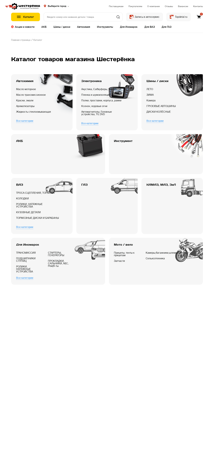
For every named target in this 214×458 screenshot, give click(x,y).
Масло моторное (26, 89)
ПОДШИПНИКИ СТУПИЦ (26, 259)
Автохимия (83, 27)
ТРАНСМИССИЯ (26, 253)
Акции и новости (24, 27)
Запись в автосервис (147, 17)
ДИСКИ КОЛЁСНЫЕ (158, 112)
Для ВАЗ (149, 27)
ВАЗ (19, 184)
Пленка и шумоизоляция (95, 95)
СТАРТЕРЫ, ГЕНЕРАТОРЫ (56, 254)
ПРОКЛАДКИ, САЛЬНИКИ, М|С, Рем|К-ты (58, 263)
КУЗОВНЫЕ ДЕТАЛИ (28, 212)
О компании (153, 6)
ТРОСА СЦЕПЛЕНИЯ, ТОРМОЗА (35, 193)
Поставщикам (116, 6)
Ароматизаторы (25, 106)
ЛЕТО (149, 89)
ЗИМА (150, 95)
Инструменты (105, 27)
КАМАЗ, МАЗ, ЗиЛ (161, 184)
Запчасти (119, 261)
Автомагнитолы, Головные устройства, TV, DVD (96, 113)
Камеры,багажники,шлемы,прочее (158, 253)
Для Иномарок (129, 27)
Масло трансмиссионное (31, 95)
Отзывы (169, 6)
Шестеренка (25, 6)
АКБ (44, 27)
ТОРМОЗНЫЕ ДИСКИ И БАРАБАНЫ (37, 218)
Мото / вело (123, 244)
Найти (118, 17)
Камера (151, 100)
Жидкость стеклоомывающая (33, 112)
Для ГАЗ (166, 27)
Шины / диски (61, 27)
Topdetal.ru (181, 17)
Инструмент (123, 141)
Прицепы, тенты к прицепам (124, 254)
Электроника (91, 81)
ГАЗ (84, 184)
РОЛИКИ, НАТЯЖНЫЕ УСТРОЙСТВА (29, 205)
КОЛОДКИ (22, 198)
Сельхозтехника (155, 258)
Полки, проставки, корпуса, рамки (101, 100)
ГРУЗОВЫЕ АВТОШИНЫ (161, 106)
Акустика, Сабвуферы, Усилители (101, 89)
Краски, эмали (24, 100)
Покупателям (135, 6)
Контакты (198, 6)
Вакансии (183, 6)
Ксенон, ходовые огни (94, 106)
